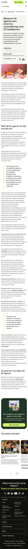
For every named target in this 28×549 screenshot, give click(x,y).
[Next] (17, 474)
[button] (12, 499)
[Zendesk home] (4, 2)
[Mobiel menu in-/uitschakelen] (25, 2)
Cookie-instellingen (21, 543)
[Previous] (11, 474)
